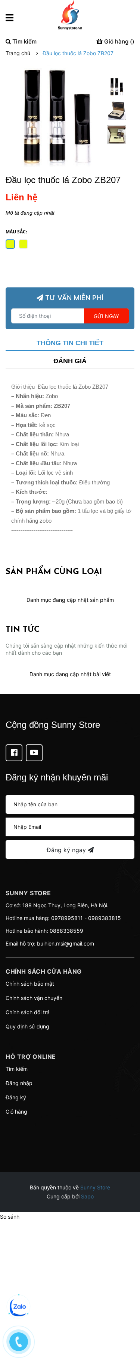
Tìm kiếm (17, 1069)
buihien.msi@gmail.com (65, 943)
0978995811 (67, 918)
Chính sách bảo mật (30, 983)
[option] (116, 89)
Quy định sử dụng (27, 1026)
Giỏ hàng (16, 1111)
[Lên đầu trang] (127, 1332)
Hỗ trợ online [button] (31, 1056)
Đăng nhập (19, 1083)
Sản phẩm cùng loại (54, 572)
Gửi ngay (106, 316)
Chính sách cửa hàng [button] (44, 971)
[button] (70, 1137)
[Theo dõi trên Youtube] (34, 752)
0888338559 (66, 931)
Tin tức (23, 629)
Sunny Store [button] (28, 893)
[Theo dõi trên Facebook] (14, 752)
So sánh (9, 1216)
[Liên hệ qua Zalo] (18, 1307)
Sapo (87, 1196)
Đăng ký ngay (67, 850)
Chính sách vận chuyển (34, 998)
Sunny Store (95, 1187)
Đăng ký (16, 1097)
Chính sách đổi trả (28, 1012)
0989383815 (104, 918)
